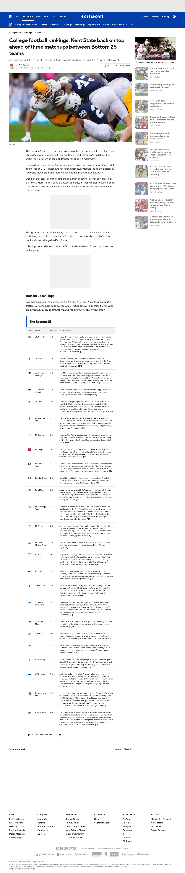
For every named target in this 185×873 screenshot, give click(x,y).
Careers (41, 822)
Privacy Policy (72, 822)
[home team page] (29, 337)
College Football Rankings (20, 33)
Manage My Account (161, 819)
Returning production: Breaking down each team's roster (161, 136)
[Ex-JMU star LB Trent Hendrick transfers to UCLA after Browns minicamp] (141, 171)
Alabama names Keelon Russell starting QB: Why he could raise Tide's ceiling (162, 204)
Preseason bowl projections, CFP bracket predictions (162, 103)
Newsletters (157, 822)
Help (96, 819)
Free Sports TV (16, 826)
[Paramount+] (82, 853)
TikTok (125, 822)
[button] (131, 24)
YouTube (126, 819)
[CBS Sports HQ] (87, 848)
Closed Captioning (75, 831)
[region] (155, 48)
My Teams (156, 826)
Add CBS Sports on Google (119, 65)
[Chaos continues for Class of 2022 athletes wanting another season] (141, 122)
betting (108, 610)
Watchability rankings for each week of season (162, 86)
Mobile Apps (15, 837)
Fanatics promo (98, 246)
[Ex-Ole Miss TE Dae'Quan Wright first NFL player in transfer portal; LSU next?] (141, 188)
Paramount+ (43, 830)
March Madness (17, 834)
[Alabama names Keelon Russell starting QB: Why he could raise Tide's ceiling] (141, 205)
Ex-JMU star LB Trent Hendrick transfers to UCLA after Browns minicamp (160, 170)
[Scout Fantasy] (128, 854)
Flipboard (127, 841)
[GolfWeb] (143, 854)
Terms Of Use (72, 819)
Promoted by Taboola (121, 749)
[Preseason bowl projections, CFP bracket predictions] (141, 106)
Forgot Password (159, 830)
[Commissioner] (99, 853)
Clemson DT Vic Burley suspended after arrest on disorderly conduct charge (163, 219)
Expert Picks (40, 33)
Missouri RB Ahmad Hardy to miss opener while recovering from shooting (160, 153)
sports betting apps (78, 519)
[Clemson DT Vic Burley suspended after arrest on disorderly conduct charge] (141, 222)
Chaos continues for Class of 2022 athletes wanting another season (162, 120)
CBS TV (41, 834)
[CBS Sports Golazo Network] (114, 848)
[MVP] (114, 853)
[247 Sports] (45, 854)
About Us (42, 819)
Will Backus (24, 65)
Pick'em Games (16, 819)
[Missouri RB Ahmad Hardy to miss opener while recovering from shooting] (141, 154)
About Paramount (46, 826)
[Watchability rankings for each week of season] (141, 89)
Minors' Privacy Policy (76, 826)
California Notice (74, 835)
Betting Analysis (17, 830)
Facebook (127, 830)
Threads (126, 837)
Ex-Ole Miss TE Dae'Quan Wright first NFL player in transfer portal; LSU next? (163, 186)
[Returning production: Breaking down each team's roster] (141, 138)
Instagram (127, 826)
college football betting (41, 246)
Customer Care (101, 822)
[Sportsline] (64, 854)
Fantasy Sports (16, 822)
